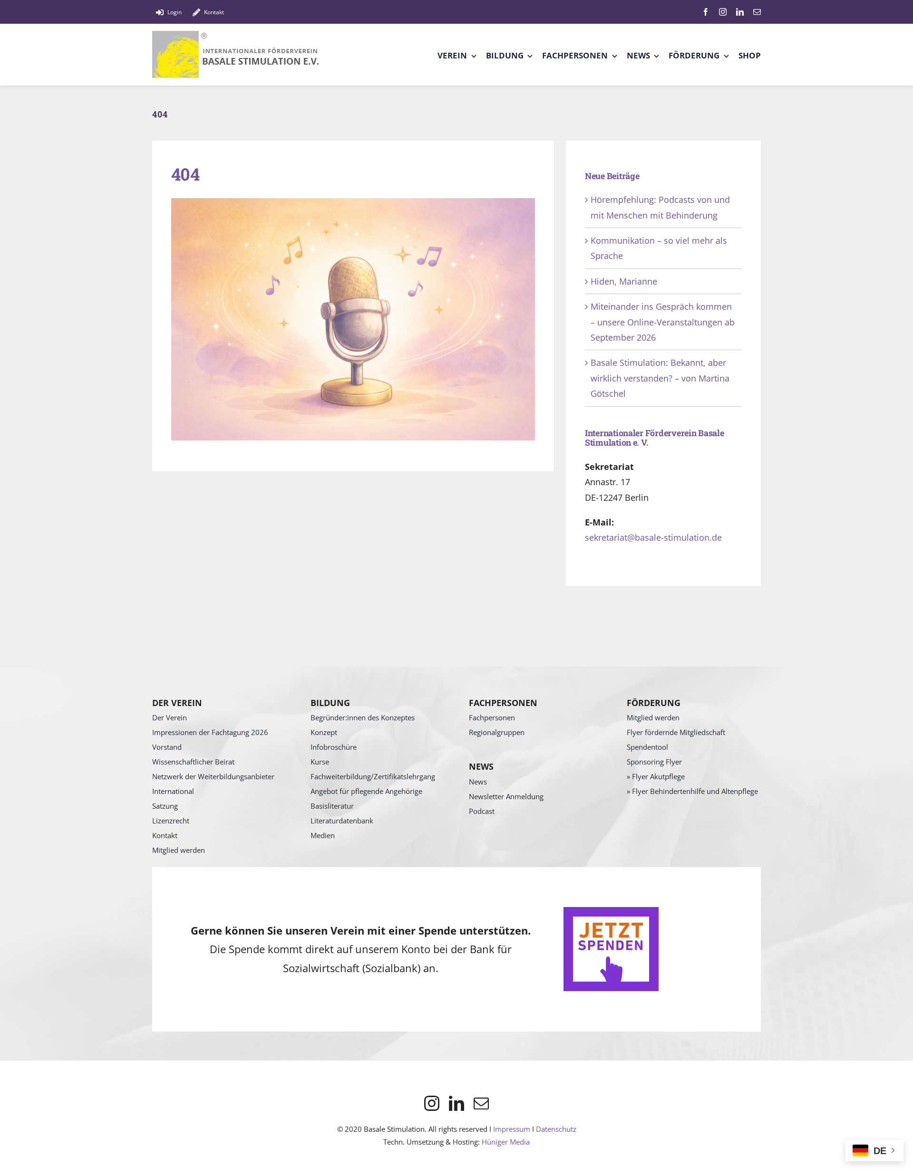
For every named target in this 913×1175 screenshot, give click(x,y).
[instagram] (723, 12)
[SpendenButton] (611, 911)
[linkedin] (740, 12)
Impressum (511, 1129)
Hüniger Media (506, 1141)
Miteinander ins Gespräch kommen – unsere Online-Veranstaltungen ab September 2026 (663, 322)
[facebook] (705, 12)
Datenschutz (556, 1129)
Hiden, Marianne (624, 281)
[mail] (757, 12)
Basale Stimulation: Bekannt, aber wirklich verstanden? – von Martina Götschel (660, 378)
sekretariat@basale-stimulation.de (653, 537)
